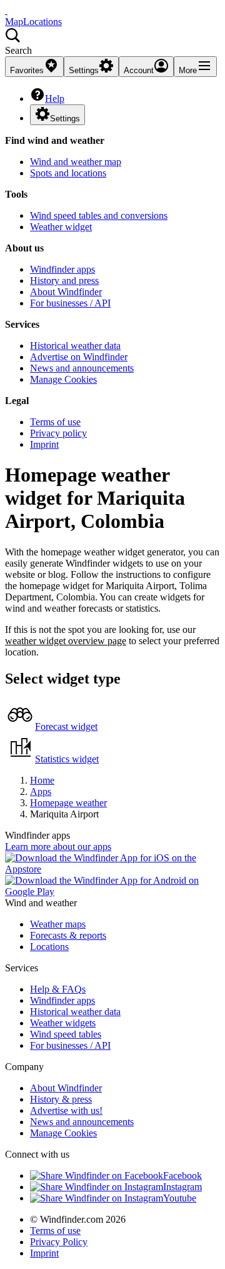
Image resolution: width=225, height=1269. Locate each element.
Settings (65, 118)
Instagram (182, 1186)
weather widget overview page (65, 640)
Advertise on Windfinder (79, 356)
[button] (112, 42)
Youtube (179, 1198)
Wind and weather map (75, 161)
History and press (64, 280)
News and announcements (82, 368)
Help (54, 98)
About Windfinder (66, 291)
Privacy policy (58, 433)
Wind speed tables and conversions (99, 215)
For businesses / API (70, 303)
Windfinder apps (62, 269)
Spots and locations (68, 173)
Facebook (182, 1175)
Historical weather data (75, 345)
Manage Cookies (63, 379)
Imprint (44, 444)
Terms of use (55, 422)
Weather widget (61, 226)
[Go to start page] (6, 10)
